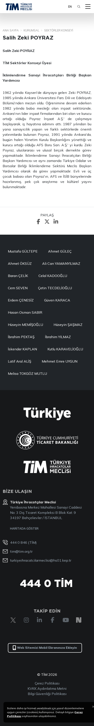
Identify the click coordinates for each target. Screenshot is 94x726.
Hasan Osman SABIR (25, 312)
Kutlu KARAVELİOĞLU (65, 349)
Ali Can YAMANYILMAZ (61, 263)
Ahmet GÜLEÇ (60, 251)
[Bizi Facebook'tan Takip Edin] (52, 620)
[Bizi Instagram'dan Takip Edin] (26, 620)
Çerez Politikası (47, 683)
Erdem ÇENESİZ (21, 300)
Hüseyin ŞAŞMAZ (68, 324)
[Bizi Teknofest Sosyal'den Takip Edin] (78, 620)
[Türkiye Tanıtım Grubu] (47, 414)
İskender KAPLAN (22, 349)
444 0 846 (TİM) (23, 542)
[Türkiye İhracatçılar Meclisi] (47, 466)
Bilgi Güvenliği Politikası (47, 694)
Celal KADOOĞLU (52, 276)
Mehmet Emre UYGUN (59, 361)
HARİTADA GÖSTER (24, 528)
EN (70, 6)
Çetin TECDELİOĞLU (55, 288)
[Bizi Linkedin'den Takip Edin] (39, 620)
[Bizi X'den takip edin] (13, 620)
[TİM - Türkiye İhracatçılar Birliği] (19, 6)
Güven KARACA (57, 300)
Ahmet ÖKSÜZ (20, 263)
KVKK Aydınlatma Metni (47, 688)
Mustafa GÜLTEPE (23, 251)
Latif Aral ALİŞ (19, 361)
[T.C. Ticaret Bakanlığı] (47, 440)
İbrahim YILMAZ (58, 337)
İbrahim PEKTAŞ (21, 337)
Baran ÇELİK (18, 276)
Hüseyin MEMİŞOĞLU (25, 324)
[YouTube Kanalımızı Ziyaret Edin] (65, 620)
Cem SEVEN (18, 288)
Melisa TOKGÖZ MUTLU (27, 373)
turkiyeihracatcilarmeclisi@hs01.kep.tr (40, 560)
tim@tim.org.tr (21, 551)
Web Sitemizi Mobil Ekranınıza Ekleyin (47, 648)
